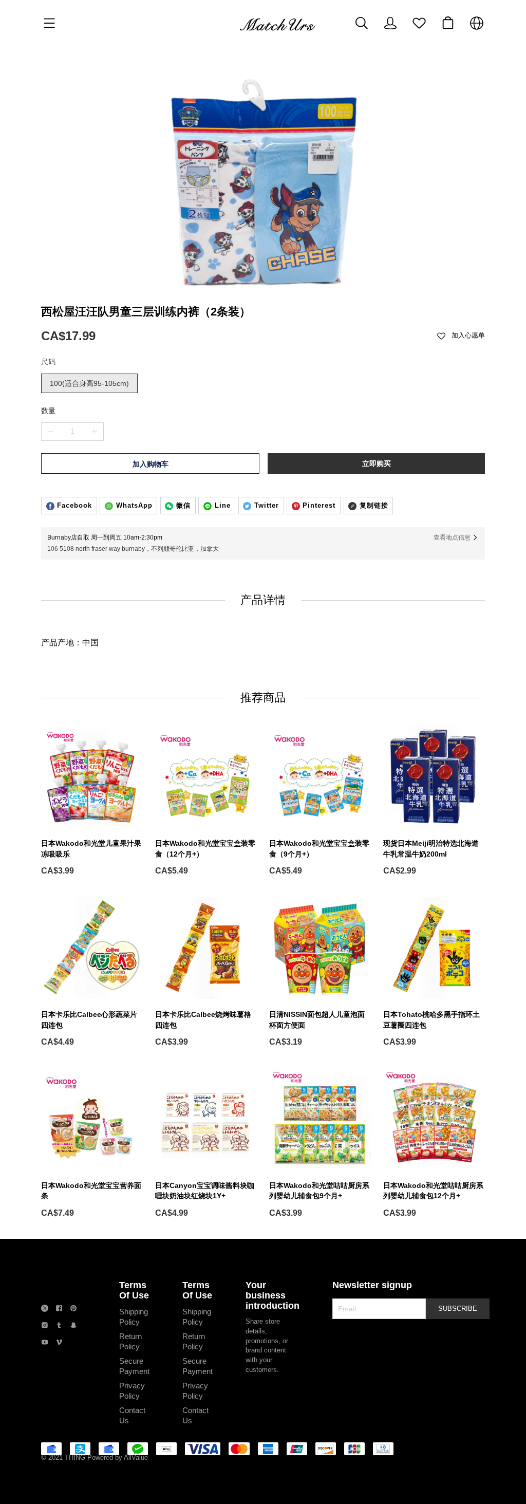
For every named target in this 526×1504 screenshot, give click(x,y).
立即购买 (376, 463)
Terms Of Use (134, 1290)
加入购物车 (150, 464)
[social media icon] (44, 1309)
